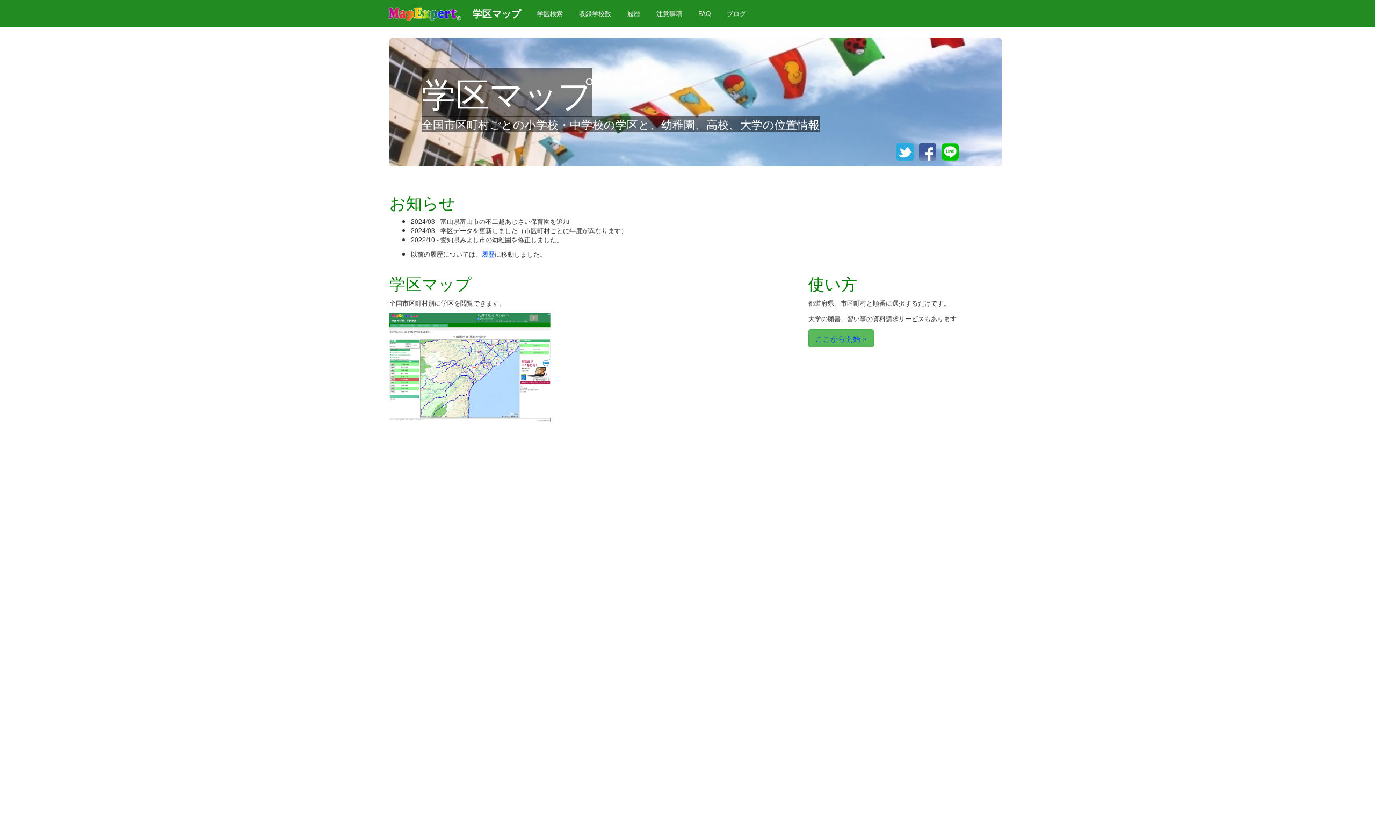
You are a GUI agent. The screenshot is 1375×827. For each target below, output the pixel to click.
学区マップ (497, 13)
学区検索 (550, 13)
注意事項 (669, 13)
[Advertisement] (679, 358)
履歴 (633, 13)
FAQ (704, 13)
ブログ (736, 13)
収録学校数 (595, 13)
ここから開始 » (841, 338)
